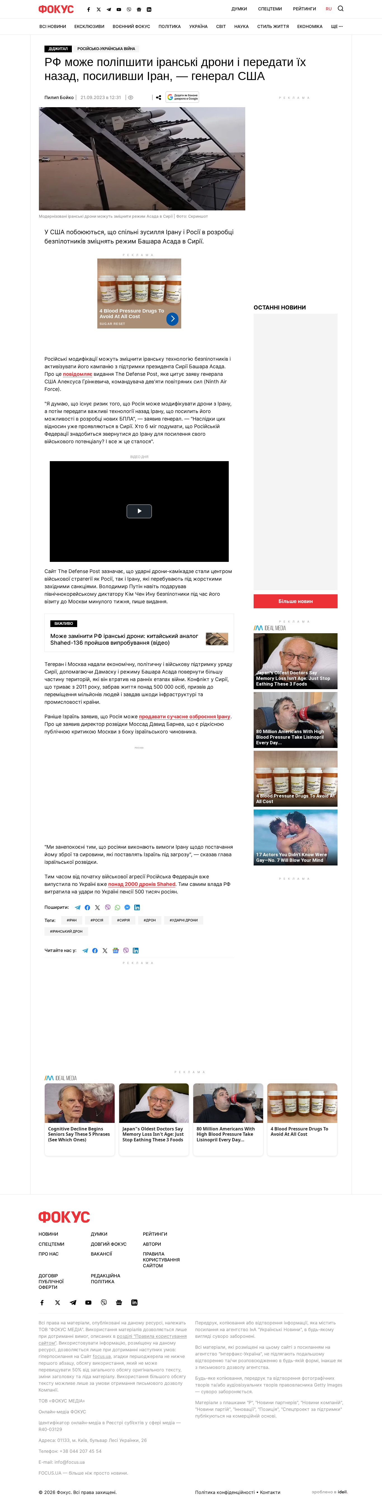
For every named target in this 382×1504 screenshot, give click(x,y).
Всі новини (52, 26)
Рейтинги (304, 9)
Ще (334, 26)
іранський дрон (67, 931)
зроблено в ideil (330, 1492)
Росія (98, 920)
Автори (152, 1244)
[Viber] (129, 9)
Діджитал (58, 49)
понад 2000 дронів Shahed (141, 884)
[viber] (103, 1302)
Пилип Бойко (59, 97)
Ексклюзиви (89, 26)
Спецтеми (270, 9)
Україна (198, 26)
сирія (124, 920)
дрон (151, 920)
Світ (221, 26)
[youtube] (88, 1302)
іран (73, 920)
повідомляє (77, 374)
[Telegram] (109, 9)
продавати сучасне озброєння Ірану (184, 716)
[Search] (340, 8)
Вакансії (101, 1254)
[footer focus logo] (64, 1217)
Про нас (49, 1254)
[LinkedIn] (149, 9)
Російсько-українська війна (106, 49)
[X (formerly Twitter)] (99, 9)
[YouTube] (119, 9)
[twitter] (57, 1302)
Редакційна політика (105, 1278)
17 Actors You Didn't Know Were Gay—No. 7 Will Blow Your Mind (291, 857)
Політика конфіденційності (225, 1492)
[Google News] (139, 9)
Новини (48, 1234)
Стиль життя (273, 26)
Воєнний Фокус (131, 26)
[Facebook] (89, 9)
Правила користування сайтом (161, 1259)
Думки (239, 9)
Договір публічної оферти (51, 1281)
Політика (170, 26)
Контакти (270, 1492)
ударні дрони (185, 920)
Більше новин (296, 601)
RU (329, 9)
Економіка (310, 26)
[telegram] (73, 1302)
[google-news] (119, 1302)
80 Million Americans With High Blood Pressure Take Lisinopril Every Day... (290, 737)
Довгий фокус (109, 1244)
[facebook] (42, 1302)
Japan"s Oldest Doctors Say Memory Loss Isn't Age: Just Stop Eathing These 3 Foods (293, 678)
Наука (241, 26)
